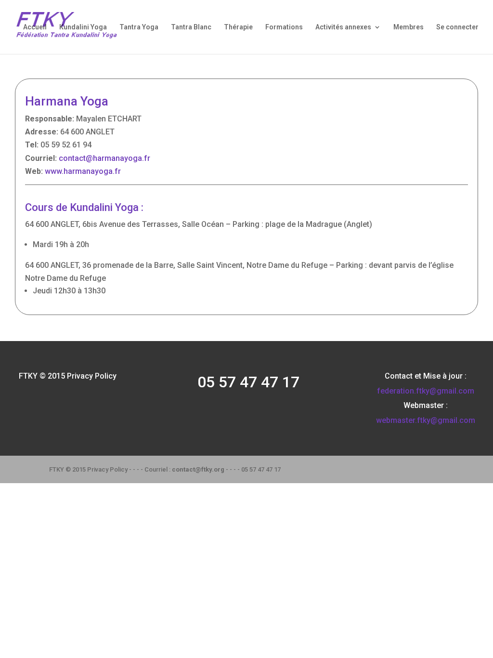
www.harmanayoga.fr (83, 171)
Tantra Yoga (138, 27)
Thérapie (238, 27)
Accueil (35, 27)
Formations (284, 27)
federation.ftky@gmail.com (425, 390)
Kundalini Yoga (83, 27)
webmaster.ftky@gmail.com (425, 420)
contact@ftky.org (198, 469)
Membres (408, 27)
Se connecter (457, 27)
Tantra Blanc (191, 27)
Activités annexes (343, 27)
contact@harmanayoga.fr (104, 158)
